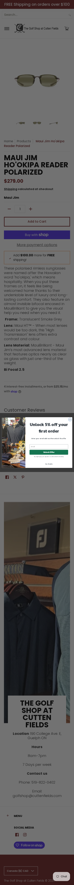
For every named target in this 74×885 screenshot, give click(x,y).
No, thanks (48, 464)
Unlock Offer (48, 452)
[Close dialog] (69, 419)
